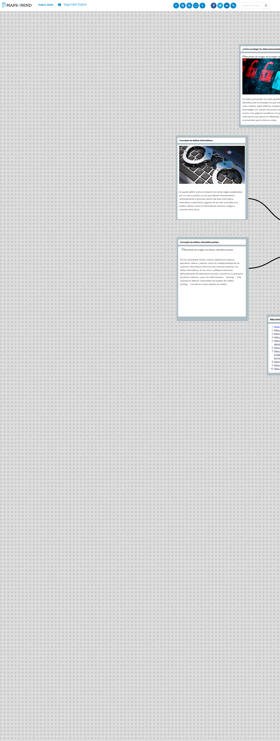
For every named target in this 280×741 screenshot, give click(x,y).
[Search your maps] (266, 5)
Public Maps (46, 4)
